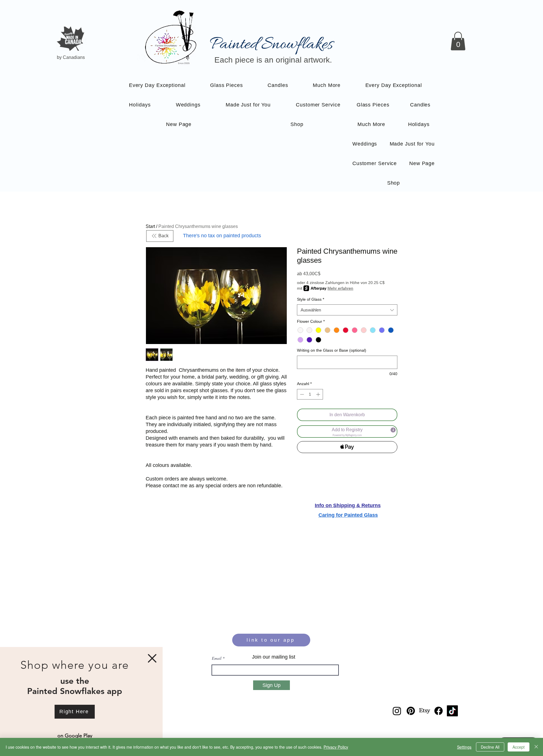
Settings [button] (464, 747)
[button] (152, 658)
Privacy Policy (336, 747)
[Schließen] (536, 746)
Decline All (490, 747)
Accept (518, 747)
